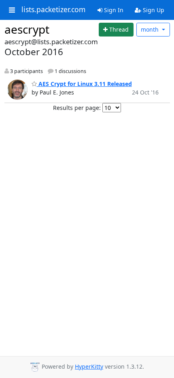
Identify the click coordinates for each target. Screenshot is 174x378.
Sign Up (152, 10)
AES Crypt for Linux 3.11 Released (84, 84)
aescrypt (26, 29)
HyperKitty (89, 366)
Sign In (112, 10)
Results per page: (77, 108)
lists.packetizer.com (53, 10)
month (150, 29)
